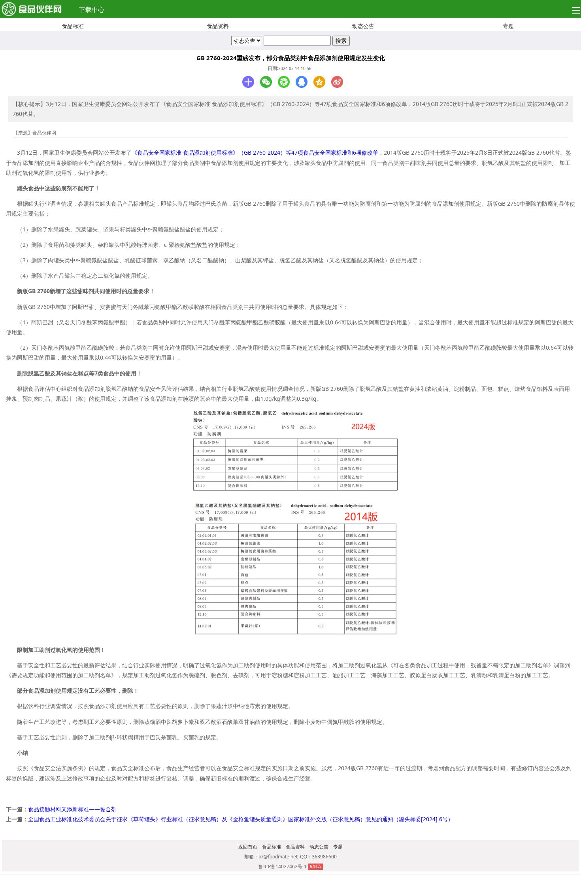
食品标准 (73, 26)
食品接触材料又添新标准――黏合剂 (72, 809)
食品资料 (218, 26)
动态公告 (363, 26)
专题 (508, 26)
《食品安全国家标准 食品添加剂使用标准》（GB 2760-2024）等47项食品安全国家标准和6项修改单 (255, 152)
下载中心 (91, 9)
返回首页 (247, 846)
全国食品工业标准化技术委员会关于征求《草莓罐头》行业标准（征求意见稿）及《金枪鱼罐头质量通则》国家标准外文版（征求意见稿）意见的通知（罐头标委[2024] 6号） (240, 819)
